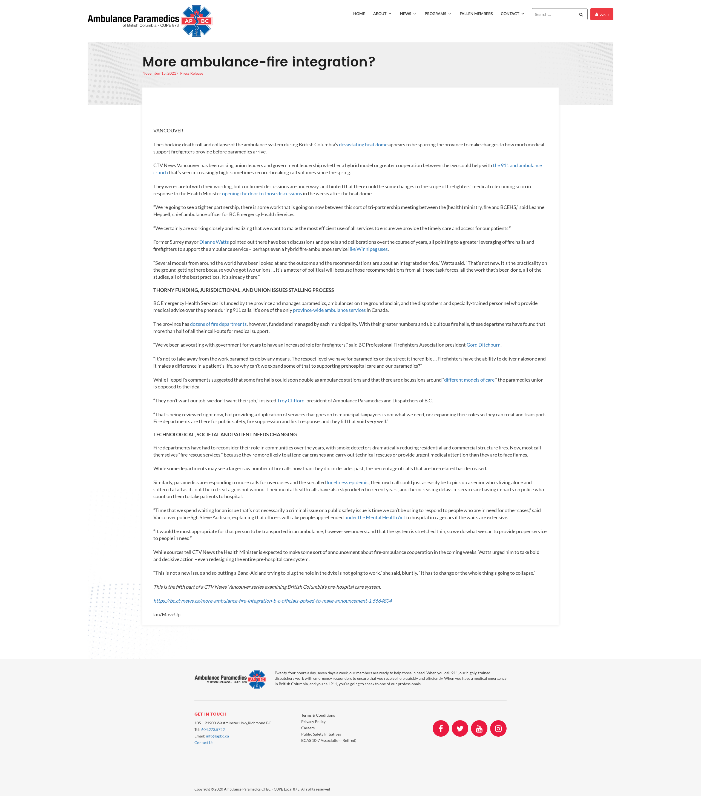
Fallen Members (476, 13)
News (405, 13)
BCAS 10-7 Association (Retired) (328, 740)
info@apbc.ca (217, 736)
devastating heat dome (363, 144)
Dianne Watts (214, 242)
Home (359, 13)
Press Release (191, 73)
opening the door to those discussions (262, 193)
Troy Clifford (290, 400)
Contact (510, 13)
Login (604, 14)
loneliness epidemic (348, 482)
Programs (435, 13)
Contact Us (203, 742)
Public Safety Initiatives (321, 734)
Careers (308, 727)
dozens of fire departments (218, 324)
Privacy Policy (313, 721)
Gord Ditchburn (484, 345)
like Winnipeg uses (368, 249)
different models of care (469, 380)
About (379, 13)
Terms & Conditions (318, 715)
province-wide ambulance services (329, 310)
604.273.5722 (213, 729)
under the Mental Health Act (374, 517)
